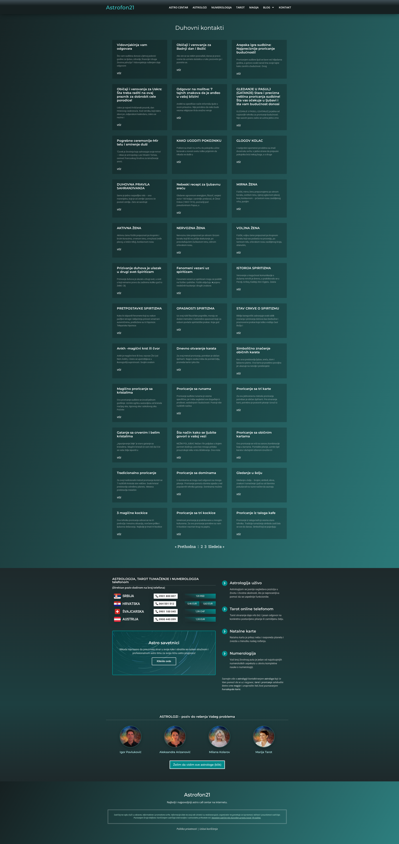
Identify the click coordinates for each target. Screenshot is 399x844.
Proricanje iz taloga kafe (255, 513)
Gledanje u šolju (249, 473)
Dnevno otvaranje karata (196, 348)
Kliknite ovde (164, 661)
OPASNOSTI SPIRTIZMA (195, 308)
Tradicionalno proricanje (136, 473)
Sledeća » (216, 546)
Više (119, 73)
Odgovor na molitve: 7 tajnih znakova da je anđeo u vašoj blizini (198, 92)
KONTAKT (285, 7)
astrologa (269, 678)
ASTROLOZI (200, 7)
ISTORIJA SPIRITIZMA (253, 268)
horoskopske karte (231, 689)
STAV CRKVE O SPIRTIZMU (257, 308)
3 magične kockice (132, 513)
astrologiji (243, 678)
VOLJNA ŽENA (248, 228)
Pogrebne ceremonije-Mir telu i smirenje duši (137, 142)
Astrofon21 (120, 7)
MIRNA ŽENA (246, 184)
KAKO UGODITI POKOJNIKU (199, 141)
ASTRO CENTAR (178, 7)
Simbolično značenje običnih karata (253, 350)
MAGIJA (254, 7)
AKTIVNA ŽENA (129, 228)
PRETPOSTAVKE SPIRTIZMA (139, 308)
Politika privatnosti (187, 829)
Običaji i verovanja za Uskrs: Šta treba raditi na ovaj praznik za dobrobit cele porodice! (139, 94)
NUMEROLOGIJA (221, 7)
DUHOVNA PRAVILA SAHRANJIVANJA (133, 186)
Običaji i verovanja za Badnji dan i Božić (194, 46)
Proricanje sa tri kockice (196, 513)
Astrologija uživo (246, 583)
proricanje (267, 682)
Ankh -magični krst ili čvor (138, 348)
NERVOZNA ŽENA (191, 228)
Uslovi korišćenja (209, 829)
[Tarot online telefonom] (224, 609)
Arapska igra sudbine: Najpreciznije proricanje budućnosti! (255, 48)
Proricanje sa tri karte (253, 389)
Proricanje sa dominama (196, 473)
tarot (257, 682)
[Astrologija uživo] (224, 583)
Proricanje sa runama (194, 389)
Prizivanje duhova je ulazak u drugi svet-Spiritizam (139, 270)
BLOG (266, 7)
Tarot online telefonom (251, 609)
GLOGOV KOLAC (249, 141)
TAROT (240, 7)
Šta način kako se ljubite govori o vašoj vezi (196, 434)
